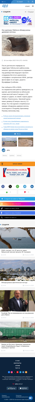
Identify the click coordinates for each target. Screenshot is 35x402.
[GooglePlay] (12, 388)
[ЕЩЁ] (32, 6)
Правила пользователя (6, 396)
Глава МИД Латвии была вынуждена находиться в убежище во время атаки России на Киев (18, 128)
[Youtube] (17, 372)
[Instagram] (12, 372)
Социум (31, 12)
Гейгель (5, 155)
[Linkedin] (23, 372)
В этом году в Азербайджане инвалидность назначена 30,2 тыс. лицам (16, 122)
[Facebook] (9, 372)
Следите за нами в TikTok (12, 208)
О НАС (17, 360)
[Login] (32, 2)
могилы (19, 155)
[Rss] (26, 372)
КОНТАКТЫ (17, 363)
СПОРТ (27, 6)
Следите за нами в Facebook (13, 213)
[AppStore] (23, 388)
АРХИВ (17, 365)
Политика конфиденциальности (22, 396)
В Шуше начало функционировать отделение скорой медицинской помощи (16, 117)
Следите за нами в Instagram (13, 204)
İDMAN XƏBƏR (17, 164)
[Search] (28, 2)
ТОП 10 (17, 368)
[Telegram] (20, 372)
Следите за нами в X (10, 217)
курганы (12, 155)
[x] (15, 372)
